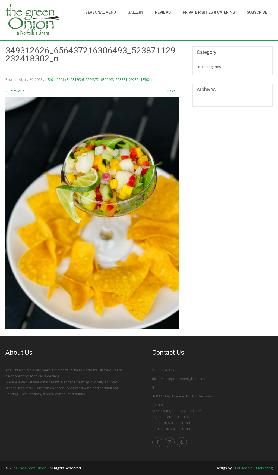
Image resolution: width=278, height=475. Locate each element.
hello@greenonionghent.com (182, 378)
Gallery (135, 12)
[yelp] (182, 442)
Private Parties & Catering (209, 12)
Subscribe (257, 12)
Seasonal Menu (100, 12)
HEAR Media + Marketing (253, 467)
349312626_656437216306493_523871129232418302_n (110, 79)
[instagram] (170, 442)
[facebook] (157, 442)
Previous (14, 90)
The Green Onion (32, 467)
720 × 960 (54, 79)
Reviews (163, 12)
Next (173, 90)
